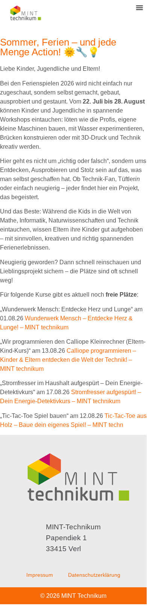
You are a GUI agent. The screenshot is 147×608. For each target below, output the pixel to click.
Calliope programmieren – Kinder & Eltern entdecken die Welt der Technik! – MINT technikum (68, 359)
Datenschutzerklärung (94, 575)
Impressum (39, 575)
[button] (139, 7)
